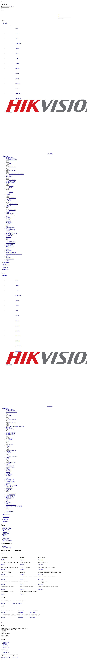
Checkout (11, 6)
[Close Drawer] (1, 524)
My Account (6, 529)
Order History (6, 533)
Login (4, 527)
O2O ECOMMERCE (5, 657)
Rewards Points (6, 536)
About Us (5, 643)
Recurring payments (7, 540)
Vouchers (5, 535)
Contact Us (5, 645)
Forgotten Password (7, 528)
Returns (5, 534)
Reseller (5, 644)
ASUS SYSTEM (7, 547)
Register (8, 527)
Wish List (5, 532)
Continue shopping (4, 6)
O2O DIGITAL (15, 657)
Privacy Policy (6, 647)
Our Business (6, 642)
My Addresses (6, 530)
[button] (58, 15)
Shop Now (3, 559)
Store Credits (6, 538)
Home (4, 546)
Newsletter (5, 539)
